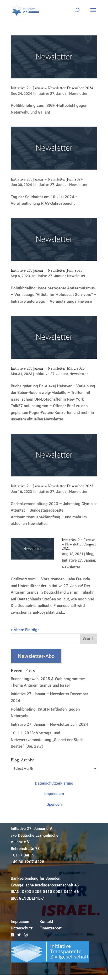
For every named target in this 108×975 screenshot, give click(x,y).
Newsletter (78, 93)
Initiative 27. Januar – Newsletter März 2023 (48, 368)
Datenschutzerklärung (54, 783)
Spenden (54, 804)
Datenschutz (22, 928)
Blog (89, 554)
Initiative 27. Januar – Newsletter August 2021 (79, 544)
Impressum (54, 793)
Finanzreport (51, 928)
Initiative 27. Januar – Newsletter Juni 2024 (47, 179)
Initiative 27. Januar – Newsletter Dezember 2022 (52, 486)
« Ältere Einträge (25, 630)
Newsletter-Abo (36, 656)
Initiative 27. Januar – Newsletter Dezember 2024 (52, 88)
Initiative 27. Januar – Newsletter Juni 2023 (47, 270)
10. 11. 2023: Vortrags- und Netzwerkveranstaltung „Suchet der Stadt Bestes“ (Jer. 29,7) (47, 740)
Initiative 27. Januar (51, 93)
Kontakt (46, 921)
